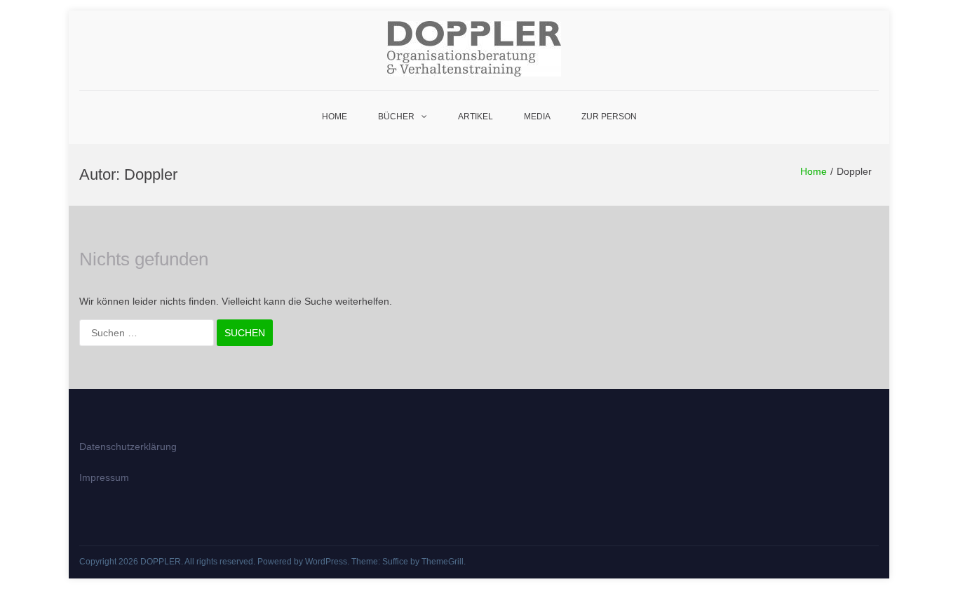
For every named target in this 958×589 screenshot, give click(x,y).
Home (334, 116)
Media (537, 116)
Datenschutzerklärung (128, 446)
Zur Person (609, 116)
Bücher (396, 116)
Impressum (104, 477)
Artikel (475, 116)
